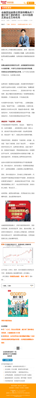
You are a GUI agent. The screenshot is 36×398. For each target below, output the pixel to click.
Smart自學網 (4, 2)
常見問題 (22, 387)
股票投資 (13, 24)
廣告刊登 (20, 385)
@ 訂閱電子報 (7, 360)
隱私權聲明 (11, 387)
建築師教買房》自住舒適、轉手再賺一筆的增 (18, 378)
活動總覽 (27, 387)
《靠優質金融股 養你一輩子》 (24, 24)
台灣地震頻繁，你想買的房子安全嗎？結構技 (18, 375)
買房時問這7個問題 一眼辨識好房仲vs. (17, 372)
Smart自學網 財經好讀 (10, 2)
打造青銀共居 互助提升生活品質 (15, 381)
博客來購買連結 (6, 320)
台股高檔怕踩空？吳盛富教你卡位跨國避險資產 (9, 354)
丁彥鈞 (8, 24)
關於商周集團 (14, 385)
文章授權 (17, 387)
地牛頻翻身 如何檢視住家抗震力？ (15, 366)
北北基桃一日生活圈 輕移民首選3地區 (16, 369)
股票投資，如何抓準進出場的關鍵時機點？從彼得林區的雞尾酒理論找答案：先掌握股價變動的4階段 (17, 339)
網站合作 (25, 385)
